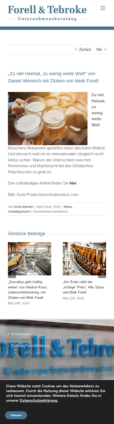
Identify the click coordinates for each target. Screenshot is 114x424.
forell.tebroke (23, 207)
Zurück (85, 49)
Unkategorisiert (19, 211)
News (68, 207)
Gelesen (16, 415)
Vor (99, 49)
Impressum (21, 333)
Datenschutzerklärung (30, 345)
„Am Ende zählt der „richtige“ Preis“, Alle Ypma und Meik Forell (83, 287)
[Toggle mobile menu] (103, 8)
